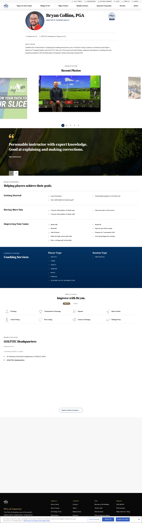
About (136, 6)
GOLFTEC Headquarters (15, 360)
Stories (122, 6)
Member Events (82, 6)
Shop (116, 1)
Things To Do (45, 6)
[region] (71, 519)
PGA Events (54, 515)
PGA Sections (99, 512)
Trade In (125, 1)
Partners (75, 515)
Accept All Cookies (123, 519)
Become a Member (106, 1)
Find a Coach (55, 504)
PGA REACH (120, 505)
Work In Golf (98, 508)
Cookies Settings (94, 519)
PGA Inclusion (120, 508)
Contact (75, 504)
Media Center (77, 512)
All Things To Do (56, 512)
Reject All (108, 519)
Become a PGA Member (102, 504)
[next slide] (16, 173)
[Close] (139, 519)
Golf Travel (78, 1)
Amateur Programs (104, 6)
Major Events (63, 6)
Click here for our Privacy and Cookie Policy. (36, 521)
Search (136, 1)
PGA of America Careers (102, 515)
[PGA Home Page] (6, 6)
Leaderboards (91, 1)
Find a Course (55, 508)
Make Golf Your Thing (123, 512)
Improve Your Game (24, 6)
